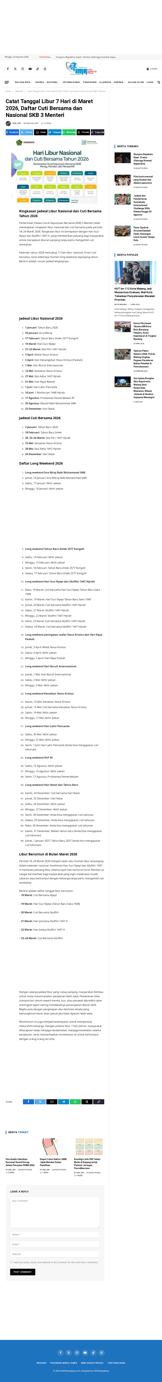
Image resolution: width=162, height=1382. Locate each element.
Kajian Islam (136, 82)
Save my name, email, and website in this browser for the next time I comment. (56, 1262)
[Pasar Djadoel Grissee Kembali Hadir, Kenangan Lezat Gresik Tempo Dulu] (123, 231)
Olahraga (105, 82)
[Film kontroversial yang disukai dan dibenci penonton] (123, 180)
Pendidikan (90, 82)
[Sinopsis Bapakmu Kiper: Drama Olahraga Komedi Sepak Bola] (123, 157)
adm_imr (16, 123)
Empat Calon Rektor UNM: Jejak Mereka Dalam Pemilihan (53, 1162)
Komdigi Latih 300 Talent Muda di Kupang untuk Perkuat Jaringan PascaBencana (87, 1163)
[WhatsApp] (8, 246)
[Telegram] (8, 239)
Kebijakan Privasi (92, 1363)
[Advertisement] (81, 27)
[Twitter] (8, 225)
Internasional (72, 82)
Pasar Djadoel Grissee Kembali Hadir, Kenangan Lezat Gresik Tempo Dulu (144, 233)
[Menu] (7, 82)
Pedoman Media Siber (63, 1363)
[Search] (158, 82)
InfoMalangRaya (101, 1370)
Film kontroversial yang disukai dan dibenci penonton (143, 179)
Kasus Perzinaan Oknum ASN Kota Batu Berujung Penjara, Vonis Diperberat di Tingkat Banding (145, 331)
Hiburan (118, 82)
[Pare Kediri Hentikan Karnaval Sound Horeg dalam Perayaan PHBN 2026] (21, 1146)
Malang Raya (22, 82)
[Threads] (8, 253)
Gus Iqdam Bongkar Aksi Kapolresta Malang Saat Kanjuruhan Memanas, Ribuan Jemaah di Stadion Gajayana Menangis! (144, 388)
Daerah (39, 82)
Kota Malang (121, 304)
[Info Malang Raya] (81, 69)
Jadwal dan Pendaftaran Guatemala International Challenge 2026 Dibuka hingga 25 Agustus (143, 205)
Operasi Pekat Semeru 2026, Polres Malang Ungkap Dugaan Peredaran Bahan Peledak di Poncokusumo (144, 359)
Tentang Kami (116, 1363)
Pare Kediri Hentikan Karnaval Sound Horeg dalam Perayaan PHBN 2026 (20, 1162)
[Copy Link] (8, 260)
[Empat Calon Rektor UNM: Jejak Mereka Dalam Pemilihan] (55, 1146)
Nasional (52, 82)
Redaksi (41, 1363)
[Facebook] (8, 218)
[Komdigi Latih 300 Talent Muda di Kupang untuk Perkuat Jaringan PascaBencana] (89, 1146)
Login (150, 82)
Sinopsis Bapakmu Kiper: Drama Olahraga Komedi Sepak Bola (87, 57)
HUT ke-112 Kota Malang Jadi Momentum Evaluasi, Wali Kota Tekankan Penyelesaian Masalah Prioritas (135, 294)
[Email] (8, 232)
